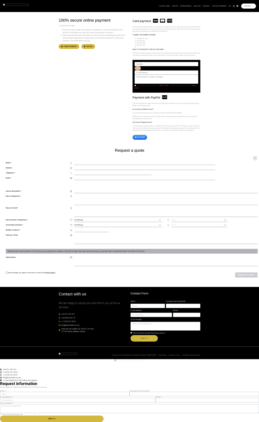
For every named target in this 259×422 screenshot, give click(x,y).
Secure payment (219, 6)
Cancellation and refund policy (191, 355)
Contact (206, 6)
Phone (175, 310)
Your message (136, 319)
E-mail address (136, 310)
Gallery (197, 6)
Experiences (186, 6)
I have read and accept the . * (149, 333)
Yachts (175, 6)
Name (133, 301)
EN (230, 6)
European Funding (174, 355)
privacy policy (158, 333)
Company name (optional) (175, 301)
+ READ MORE (163, 86)
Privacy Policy (162, 355)
